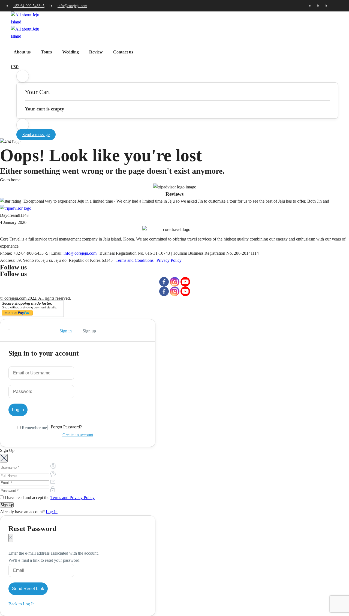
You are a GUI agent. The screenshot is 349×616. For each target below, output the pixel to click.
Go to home (10, 180)
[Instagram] (174, 282)
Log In (52, 511)
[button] (22, 76)
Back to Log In (21, 604)
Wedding (70, 52)
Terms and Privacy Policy (72, 497)
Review (96, 52)
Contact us (123, 52)
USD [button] (15, 67)
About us (22, 52)
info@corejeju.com (72, 6)
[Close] (9, 329)
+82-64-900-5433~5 (28, 6)
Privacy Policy (170, 260)
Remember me (34, 427)
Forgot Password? (66, 427)
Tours (46, 52)
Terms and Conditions (135, 260)
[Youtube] (185, 282)
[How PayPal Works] (32, 315)
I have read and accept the (49, 497)
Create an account (77, 434)
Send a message (36, 134)
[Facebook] (164, 282)
